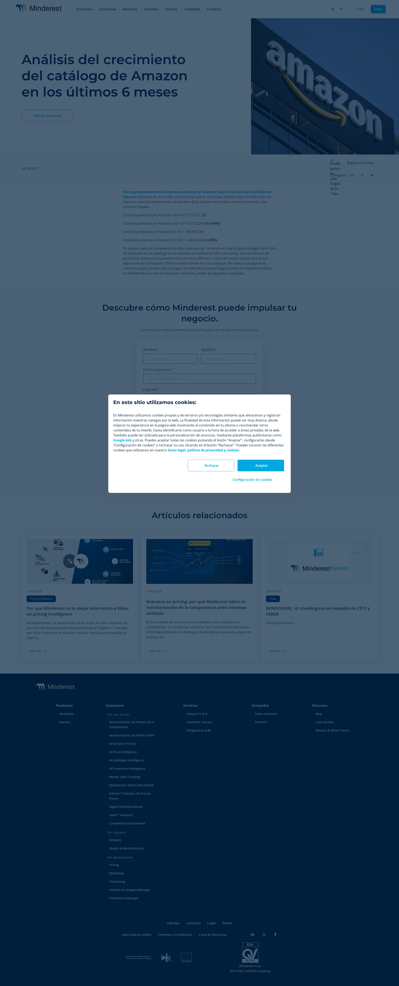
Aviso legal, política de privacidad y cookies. (204, 450)
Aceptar (261, 465)
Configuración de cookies (252, 479)
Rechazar (211, 465)
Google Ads (122, 440)
